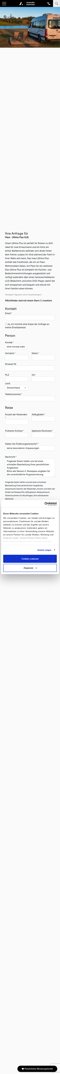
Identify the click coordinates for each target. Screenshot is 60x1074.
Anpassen (28, 568)
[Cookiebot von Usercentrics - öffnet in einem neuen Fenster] (44, 504)
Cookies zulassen (30, 559)
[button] (4, 4)
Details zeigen (44, 550)
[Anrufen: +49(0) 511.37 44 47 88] (49, 3)
